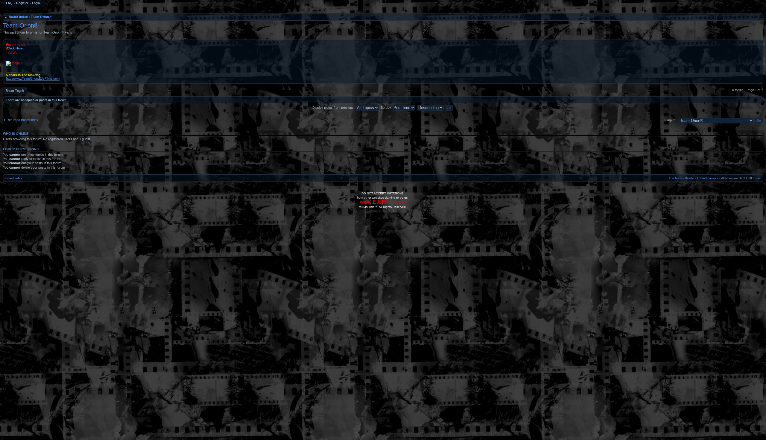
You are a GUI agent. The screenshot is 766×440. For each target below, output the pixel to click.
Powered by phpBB (383, 211)
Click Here (15, 48)
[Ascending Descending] (435, 107)
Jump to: (670, 120)
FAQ (9, 3)
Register (22, 3)
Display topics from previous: (333, 107)
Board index (18, 17)
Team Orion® (41, 17)
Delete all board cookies (701, 178)
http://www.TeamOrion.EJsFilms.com (33, 78)
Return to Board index (22, 120)
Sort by (386, 107)
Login (36, 3)
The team (675, 178)
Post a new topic (15, 89)
